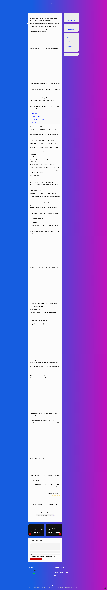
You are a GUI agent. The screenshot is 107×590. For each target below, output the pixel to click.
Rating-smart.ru (71, 29)
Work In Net (54, 3)
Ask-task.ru (71, 18)
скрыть (37, 111)
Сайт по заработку (71, 20)
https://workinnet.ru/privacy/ (75, 587)
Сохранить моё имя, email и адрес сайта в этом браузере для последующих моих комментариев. (43, 556)
